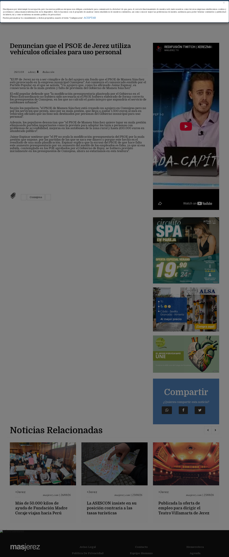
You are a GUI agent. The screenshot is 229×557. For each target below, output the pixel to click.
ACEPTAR (90, 17)
